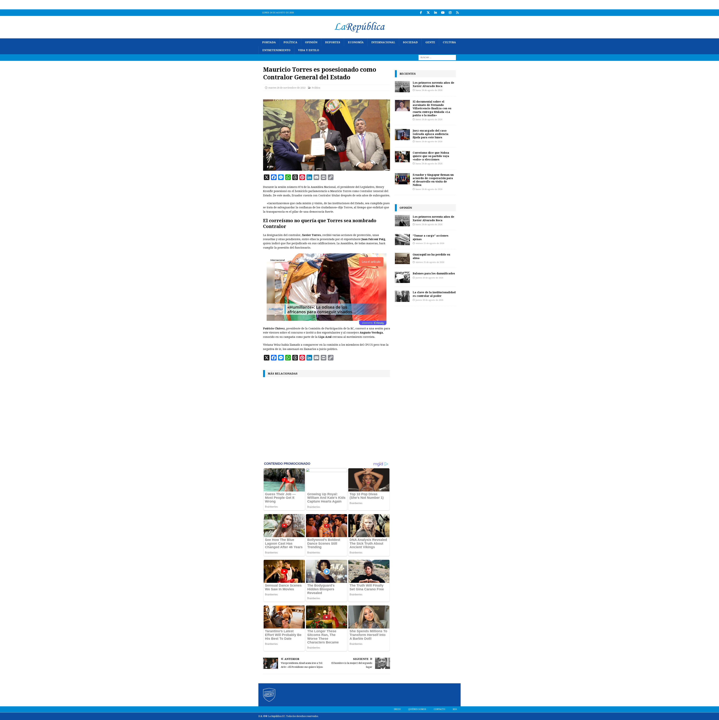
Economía (356, 42)
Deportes (332, 42)
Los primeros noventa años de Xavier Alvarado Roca (433, 84)
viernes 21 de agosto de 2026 (430, 243)
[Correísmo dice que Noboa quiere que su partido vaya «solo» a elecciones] (402, 156)
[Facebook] (421, 12)
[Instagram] (450, 12)
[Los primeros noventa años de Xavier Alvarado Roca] (402, 86)
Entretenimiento (276, 50)
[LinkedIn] (435, 12)
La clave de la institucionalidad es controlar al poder (434, 293)
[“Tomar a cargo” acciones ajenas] (402, 239)
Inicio (397, 709)
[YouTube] (442, 12)
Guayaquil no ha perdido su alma (431, 256)
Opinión (311, 42)
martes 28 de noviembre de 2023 (287, 87)
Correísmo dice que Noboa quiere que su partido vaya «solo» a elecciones (431, 156)
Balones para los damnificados (434, 273)
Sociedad (410, 42)
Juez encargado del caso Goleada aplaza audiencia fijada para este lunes (430, 134)
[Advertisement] (326, 419)
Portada (269, 42)
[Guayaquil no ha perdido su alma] (402, 258)
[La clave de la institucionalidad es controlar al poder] (402, 296)
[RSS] (457, 12)
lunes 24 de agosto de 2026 (429, 90)
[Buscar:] (437, 57)
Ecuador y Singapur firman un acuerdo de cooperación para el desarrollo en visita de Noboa (433, 180)
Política (290, 42)
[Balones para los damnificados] (402, 277)
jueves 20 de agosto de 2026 (429, 278)
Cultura (449, 42)
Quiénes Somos (417, 709)
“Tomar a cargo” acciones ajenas (430, 237)
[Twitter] (428, 12)
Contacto (439, 709)
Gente (430, 42)
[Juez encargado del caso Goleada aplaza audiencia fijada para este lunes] (402, 134)
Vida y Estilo (308, 50)
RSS (455, 709)
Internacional (383, 42)
